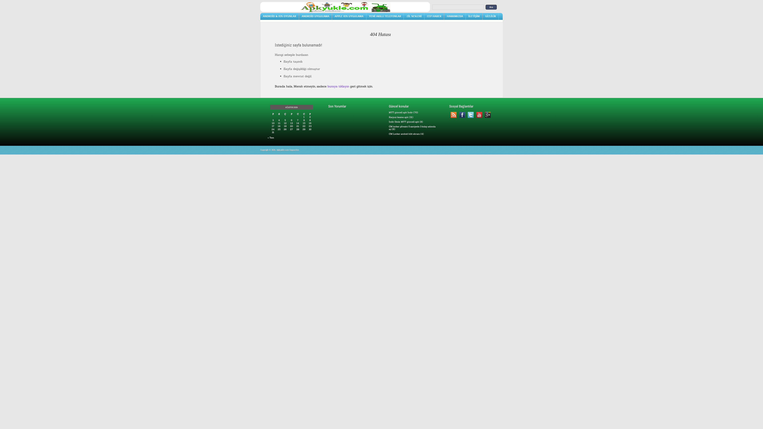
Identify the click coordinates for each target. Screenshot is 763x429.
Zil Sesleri (414, 16)
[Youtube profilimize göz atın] (479, 115)
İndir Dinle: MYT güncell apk (404, 121)
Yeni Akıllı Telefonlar (385, 16)
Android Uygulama (315, 16)
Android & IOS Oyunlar (279, 16)
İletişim (474, 16)
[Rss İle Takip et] (453, 115)
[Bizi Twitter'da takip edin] (470, 115)
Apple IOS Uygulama (349, 16)
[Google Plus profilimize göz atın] (487, 115)
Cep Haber (434, 16)
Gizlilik (490, 16)
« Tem (271, 137)
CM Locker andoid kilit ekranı (404, 133)
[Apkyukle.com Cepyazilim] (345, 11)
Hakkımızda (455, 16)
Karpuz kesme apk (398, 117)
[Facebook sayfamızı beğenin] (462, 115)
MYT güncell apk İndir (401, 112)
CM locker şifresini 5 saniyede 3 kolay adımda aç (412, 127)
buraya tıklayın (338, 86)
